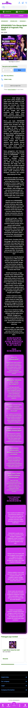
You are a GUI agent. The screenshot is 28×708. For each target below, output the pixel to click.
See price (5, 658)
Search (3, 7)
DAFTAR (7, 15)
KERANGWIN (7, 98)
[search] (14, 7)
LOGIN (21, 15)
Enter (19, 70)
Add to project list (15, 85)
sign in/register (12, 89)
